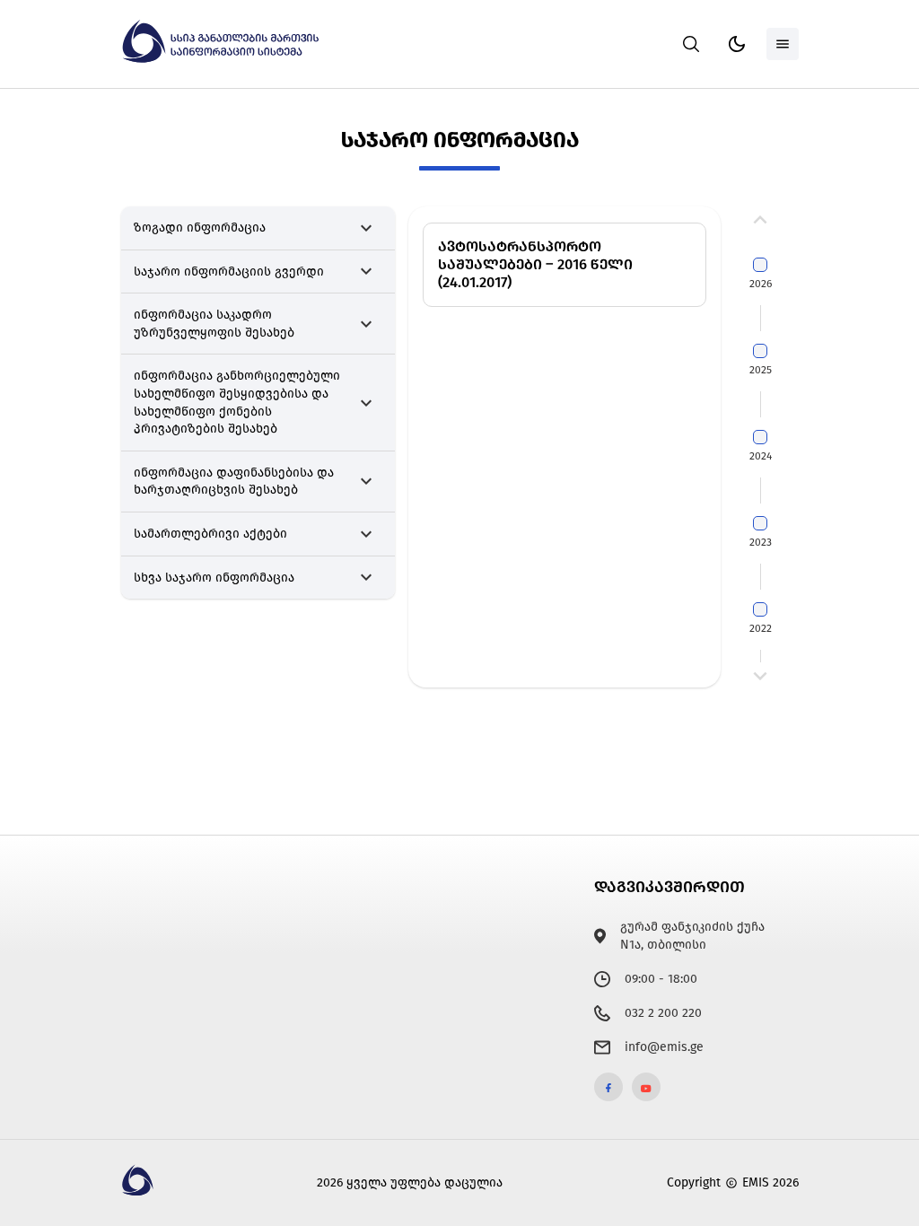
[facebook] (608, 1087)
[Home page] (222, 59)
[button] (258, 228)
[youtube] (646, 1087)
